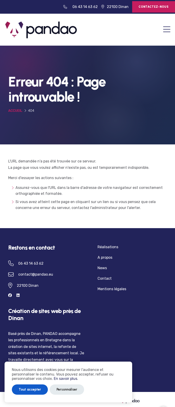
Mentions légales (112, 289)
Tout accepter (30, 389)
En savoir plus (65, 378)
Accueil (15, 111)
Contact (105, 278)
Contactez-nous (154, 6)
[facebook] (12, 295)
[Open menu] (166, 30)
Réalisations (108, 247)
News (102, 268)
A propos (105, 257)
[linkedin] (19, 295)
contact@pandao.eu (35, 274)
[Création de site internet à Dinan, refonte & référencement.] (41, 29)
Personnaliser (67, 389)
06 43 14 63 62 (85, 7)
